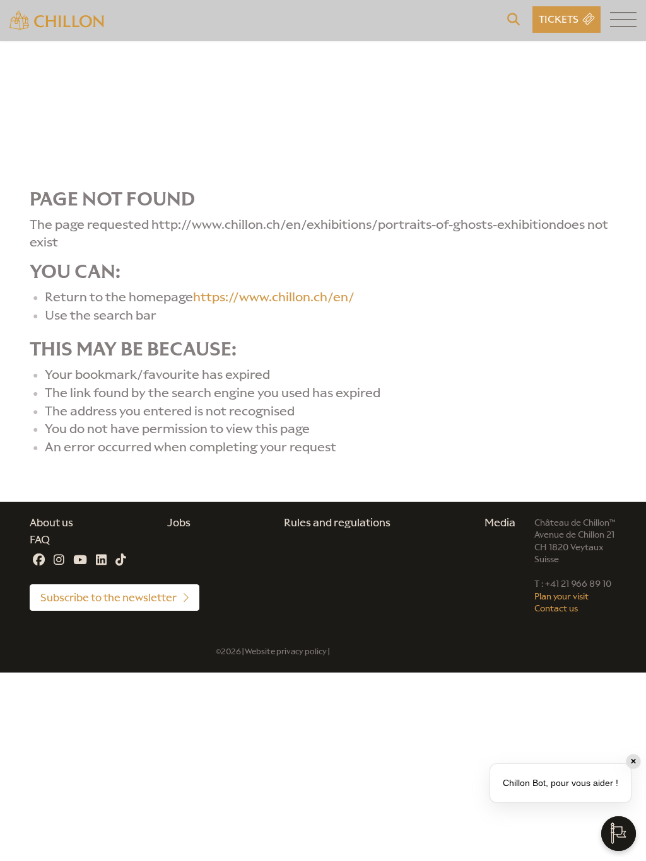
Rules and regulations (337, 522)
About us (51, 522)
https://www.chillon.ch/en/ (274, 296)
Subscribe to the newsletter (109, 597)
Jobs (179, 522)
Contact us (556, 608)
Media (499, 522)
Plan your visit (561, 596)
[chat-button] (618, 833)
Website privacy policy (286, 651)
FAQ (40, 539)
